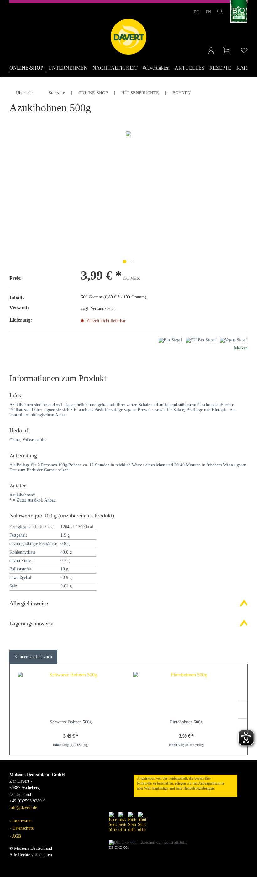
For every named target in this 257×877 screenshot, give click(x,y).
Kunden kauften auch (33, 656)
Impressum (21, 820)
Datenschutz (22, 828)
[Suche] (220, 12)
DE (197, 12)
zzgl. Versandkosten (98, 308)
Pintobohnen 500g (186, 722)
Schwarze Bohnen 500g (71, 722)
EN (208, 12)
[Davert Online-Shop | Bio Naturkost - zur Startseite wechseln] (129, 37)
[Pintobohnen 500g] (186, 694)
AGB (16, 836)
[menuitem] (27, 68)
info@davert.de (23, 807)
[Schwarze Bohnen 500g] (71, 694)
